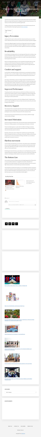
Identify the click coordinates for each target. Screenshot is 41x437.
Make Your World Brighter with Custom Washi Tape (14, 305)
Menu (37, 2)
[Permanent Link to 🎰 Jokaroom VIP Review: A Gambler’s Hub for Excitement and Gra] (10, 180)
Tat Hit (6, 2)
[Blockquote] (17, 204)
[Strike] (13, 204)
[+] (23, 204)
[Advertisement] (20, 240)
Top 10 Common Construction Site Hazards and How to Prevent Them (18, 363)
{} (21, 204)
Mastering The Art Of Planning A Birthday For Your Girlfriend (30, 182)
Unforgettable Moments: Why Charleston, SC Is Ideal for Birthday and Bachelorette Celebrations (18, 349)
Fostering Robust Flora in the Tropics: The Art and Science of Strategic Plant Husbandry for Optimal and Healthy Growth (19, 320)
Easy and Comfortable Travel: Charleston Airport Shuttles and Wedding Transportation (18, 379)
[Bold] (9, 204)
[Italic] (10, 204)
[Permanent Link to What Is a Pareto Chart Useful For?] (20, 180)
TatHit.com (23, 433)
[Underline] (12, 204)
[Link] (20, 204)
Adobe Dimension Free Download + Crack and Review (15, 334)
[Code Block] (19, 204)
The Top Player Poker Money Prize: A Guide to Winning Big (16, 285)
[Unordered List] (16, 204)
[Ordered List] (15, 204)
